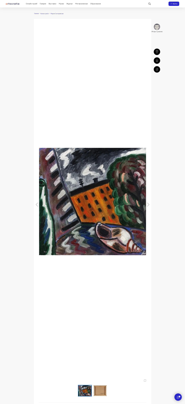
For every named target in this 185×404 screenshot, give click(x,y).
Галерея (43, 4)
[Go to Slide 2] (100, 390)
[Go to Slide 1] (85, 390)
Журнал (69, 4)
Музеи (61, 4)
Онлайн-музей (31, 4)
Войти (175, 4)
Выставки (52, 4)
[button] (92, 201)
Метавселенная (81, 4)
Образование (95, 4)
